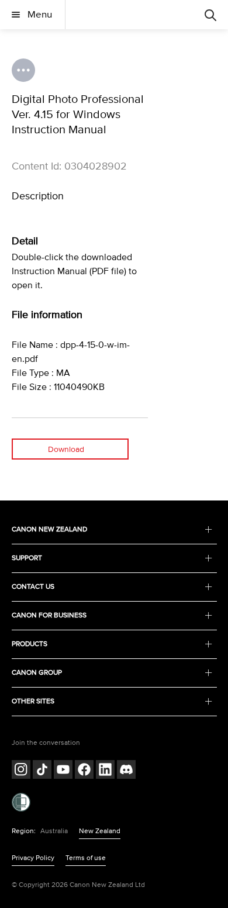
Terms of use (85, 858)
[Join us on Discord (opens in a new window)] (126, 771)
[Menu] (210, 15)
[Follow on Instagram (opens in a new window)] (21, 771)
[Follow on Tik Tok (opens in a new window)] (42, 771)
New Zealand (99, 831)
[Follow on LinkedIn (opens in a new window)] (105, 771)
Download (66, 449)
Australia (54, 831)
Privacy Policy (33, 858)
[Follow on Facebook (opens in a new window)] (84, 771)
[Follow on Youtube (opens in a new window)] (63, 771)
